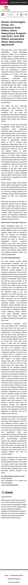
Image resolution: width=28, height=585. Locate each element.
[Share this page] (26, 14)
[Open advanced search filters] (21, 14)
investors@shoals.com (11, 485)
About (6, 575)
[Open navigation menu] (2, 14)
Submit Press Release (14, 579)
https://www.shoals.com (8, 254)
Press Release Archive (16, 575)
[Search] (18, 14)
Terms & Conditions (14, 582)
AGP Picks (4, 2)
